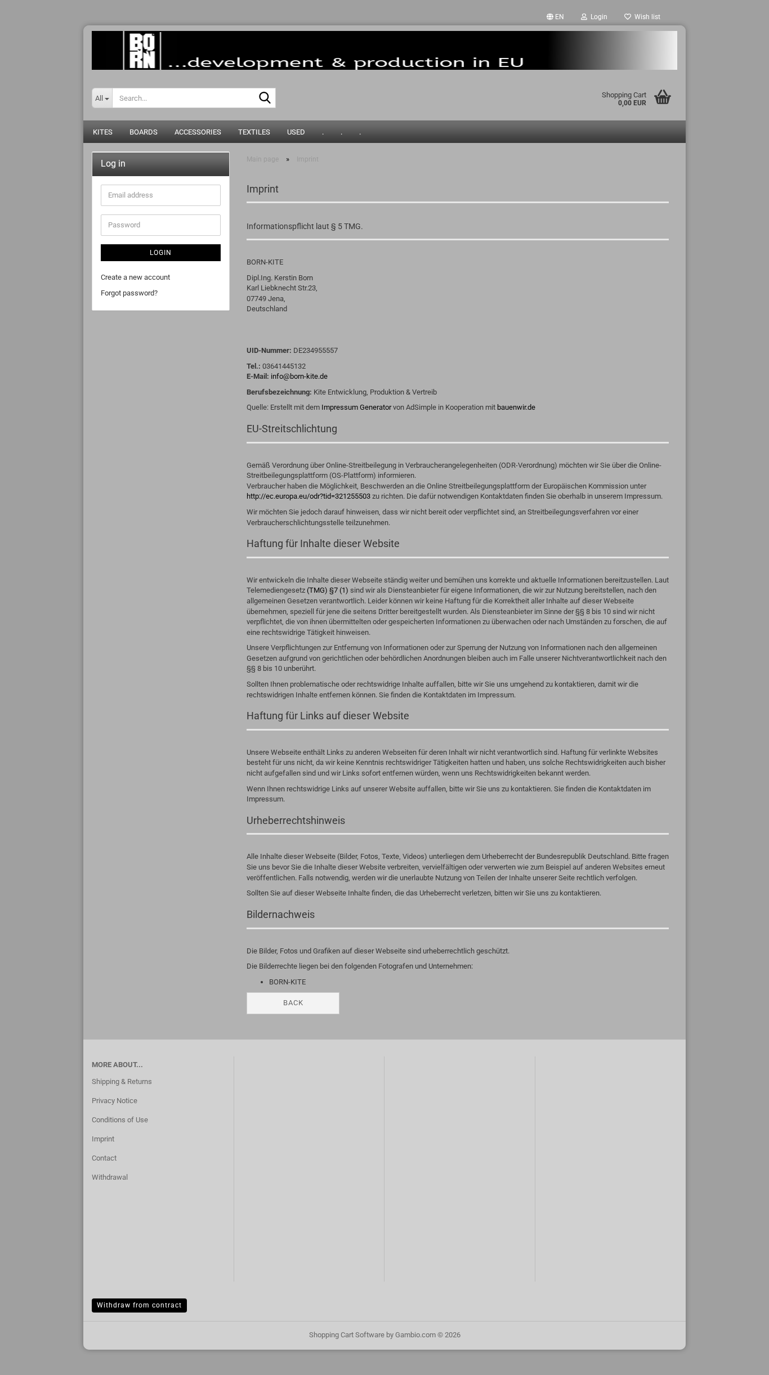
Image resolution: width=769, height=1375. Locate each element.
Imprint (103, 1139)
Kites (103, 132)
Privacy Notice (114, 1100)
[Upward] (738, 1358)
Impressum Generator (356, 407)
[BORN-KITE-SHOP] (384, 50)
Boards (143, 132)
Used (296, 132)
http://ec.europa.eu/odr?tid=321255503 (308, 496)
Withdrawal (110, 1177)
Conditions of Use (120, 1120)
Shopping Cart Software (346, 1335)
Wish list (645, 17)
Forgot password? (129, 293)
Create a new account (135, 277)
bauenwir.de (516, 407)
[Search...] (265, 98)
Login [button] (597, 17)
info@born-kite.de (299, 376)
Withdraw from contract (139, 1305)
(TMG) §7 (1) (327, 590)
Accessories (198, 132)
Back (293, 1002)
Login (161, 253)
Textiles (254, 132)
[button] (555, 16)
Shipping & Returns (122, 1081)
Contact (104, 1158)
